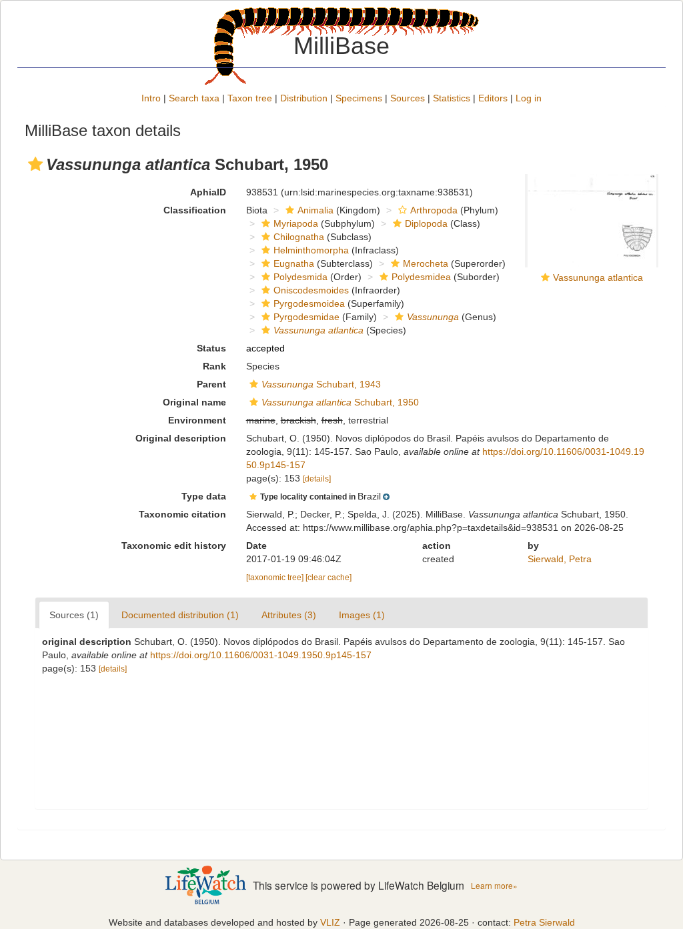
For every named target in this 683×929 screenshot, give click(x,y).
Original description (180, 438)
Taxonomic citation (182, 514)
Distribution (303, 98)
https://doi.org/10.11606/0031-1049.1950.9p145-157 (261, 655)
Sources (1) (74, 615)
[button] (35, 164)
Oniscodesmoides (311, 290)
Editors (493, 98)
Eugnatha (293, 263)
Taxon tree (249, 98)
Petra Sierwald (544, 922)
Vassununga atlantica (598, 277)
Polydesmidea (421, 276)
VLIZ (330, 922)
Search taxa (194, 98)
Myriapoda (295, 223)
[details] (317, 479)
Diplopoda (426, 223)
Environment (197, 420)
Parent (211, 384)
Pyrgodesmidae (306, 316)
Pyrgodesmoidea (309, 303)
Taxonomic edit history (173, 545)
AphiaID (208, 192)
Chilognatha (298, 236)
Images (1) (362, 615)
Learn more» (494, 885)
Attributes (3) (288, 615)
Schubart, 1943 (321, 384)
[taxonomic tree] (275, 577)
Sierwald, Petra (560, 559)
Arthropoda (434, 210)
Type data (203, 496)
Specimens (358, 98)
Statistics (451, 98)
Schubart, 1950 (340, 402)
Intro (151, 98)
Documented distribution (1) (180, 615)
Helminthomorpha (311, 250)
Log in (529, 98)
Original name (194, 402)
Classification (194, 210)
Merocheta (425, 263)
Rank (214, 366)
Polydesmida (300, 276)
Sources (407, 98)
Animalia (315, 210)
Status (211, 348)
